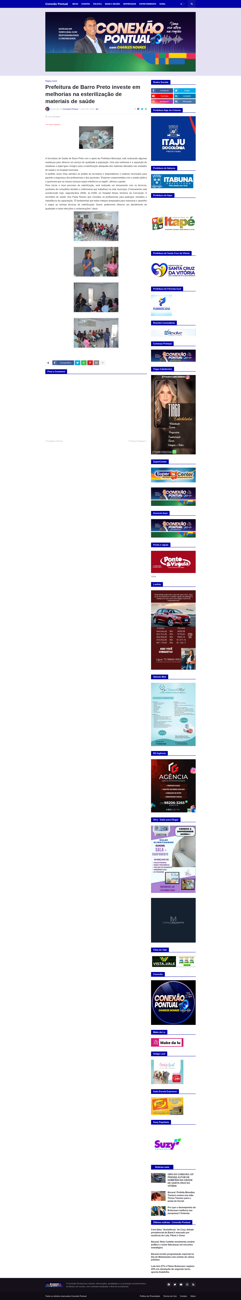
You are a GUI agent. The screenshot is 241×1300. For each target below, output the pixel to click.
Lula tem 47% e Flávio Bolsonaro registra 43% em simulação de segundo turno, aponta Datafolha (172, 1269)
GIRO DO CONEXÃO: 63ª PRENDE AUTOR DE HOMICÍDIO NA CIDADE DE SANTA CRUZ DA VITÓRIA (181, 1180)
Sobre (193, 1296)
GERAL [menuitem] (162, 4)
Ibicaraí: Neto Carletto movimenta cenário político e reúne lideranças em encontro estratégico (173, 1245)
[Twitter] (142, 109)
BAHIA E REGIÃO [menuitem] (112, 4)
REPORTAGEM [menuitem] (129, 4)
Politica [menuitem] (97, 4)
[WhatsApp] (146, 109)
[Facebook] (138, 109)
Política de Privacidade (150, 1296)
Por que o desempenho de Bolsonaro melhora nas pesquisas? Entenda (182, 1210)
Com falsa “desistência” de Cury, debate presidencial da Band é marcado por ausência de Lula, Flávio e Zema (172, 1232)
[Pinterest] (90, 362)
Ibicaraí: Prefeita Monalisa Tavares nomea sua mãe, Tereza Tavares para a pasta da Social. (181, 1196)
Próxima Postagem (137, 441)
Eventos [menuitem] (85, 4)
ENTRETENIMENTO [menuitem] (147, 4)
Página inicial (51, 81)
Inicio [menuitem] (75, 4)
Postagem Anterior (55, 441)
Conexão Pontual (56, 3)
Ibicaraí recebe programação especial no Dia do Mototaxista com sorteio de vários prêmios (172, 1257)
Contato (183, 1296)
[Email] (96, 362)
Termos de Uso (170, 1296)
